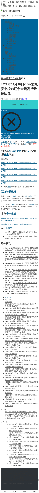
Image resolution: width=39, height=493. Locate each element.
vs (28, 151)
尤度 (16, 416)
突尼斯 (20, 416)
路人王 (11, 67)
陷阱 (33, 416)
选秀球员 (12, 56)
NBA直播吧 (9, 69)
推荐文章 (8, 302)
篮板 (26, 196)
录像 (6, 154)
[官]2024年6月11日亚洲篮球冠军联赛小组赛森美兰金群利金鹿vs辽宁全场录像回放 (21, 259)
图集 (6, 52)
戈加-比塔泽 (27, 416)
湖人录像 (12, 35)
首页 (6, 19)
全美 (8, 418)
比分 (25, 144)
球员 (8, 191)
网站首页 (6, 78)
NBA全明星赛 (14, 26)
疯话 (10, 414)
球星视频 (12, 41)
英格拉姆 (11, 412)
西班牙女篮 (19, 412)
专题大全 (20, 483)
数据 (13, 191)
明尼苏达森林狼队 (30, 412)
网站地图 (12, 483)
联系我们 (29, 483)
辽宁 (10, 144)
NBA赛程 (8, 48)
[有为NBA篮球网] (10, 11)
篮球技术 (12, 62)
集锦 (13, 213)
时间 (5, 142)
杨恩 (23, 418)
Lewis (7, 414)
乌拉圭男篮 (14, 418)
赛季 (28, 142)
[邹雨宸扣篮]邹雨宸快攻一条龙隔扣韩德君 (16, 224)
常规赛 (11, 24)
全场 (14, 144)
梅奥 (13, 204)
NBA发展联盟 (14, 32)
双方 (3, 191)
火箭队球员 (11, 416)
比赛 (2, 142)
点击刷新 (24, 99)
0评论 (20, 99)
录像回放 (8, 22)
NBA (9, 187)
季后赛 (11, 28)
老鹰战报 (22, 414)
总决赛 (11, 30)
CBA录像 (8, 45)
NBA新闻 (8, 71)
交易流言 (12, 73)
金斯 (6, 412)
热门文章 (8, 299)
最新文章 (8, 297)
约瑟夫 (15, 196)
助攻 (31, 196)
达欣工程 (15, 414)
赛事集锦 (12, 43)
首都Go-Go (30, 414)
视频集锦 (8, 39)
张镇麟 (31, 204)
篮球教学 (8, 58)
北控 (5, 144)
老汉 (20, 418)
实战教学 (12, 65)
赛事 (8, 213)
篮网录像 (12, 37)
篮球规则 (12, 60)
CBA (11, 151)
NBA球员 (8, 54)
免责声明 (4, 483)
